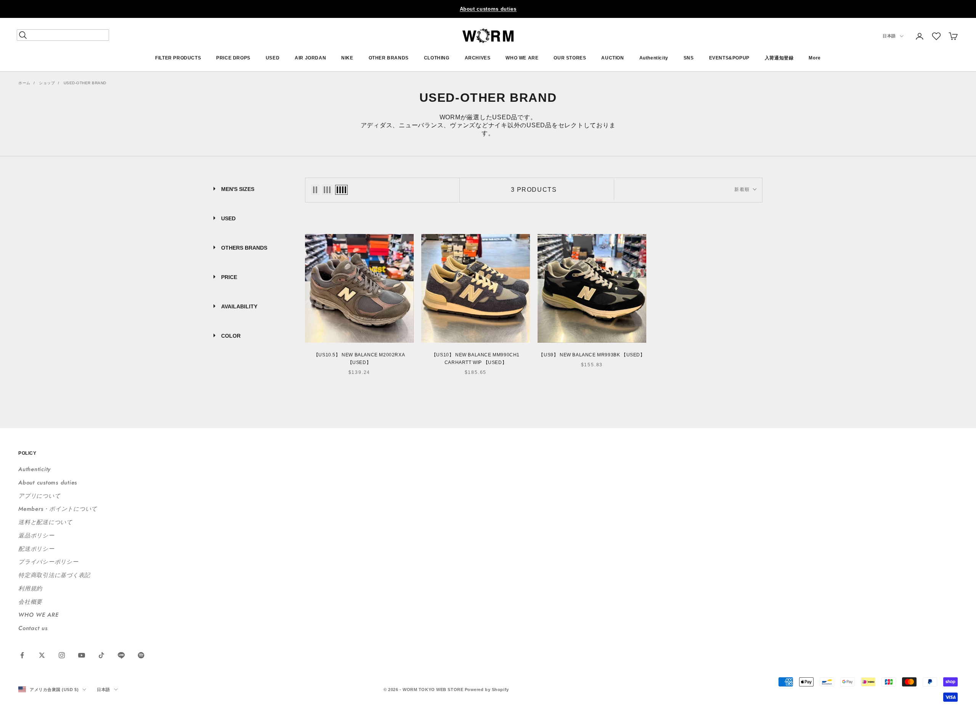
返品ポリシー (36, 535)
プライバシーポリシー (48, 562)
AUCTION (612, 58)
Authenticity (653, 58)
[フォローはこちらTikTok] (101, 655)
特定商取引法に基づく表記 (54, 575)
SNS (689, 58)
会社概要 (30, 602)
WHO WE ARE (522, 58)
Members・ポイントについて (57, 509)
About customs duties (488, 9)
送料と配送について (45, 522)
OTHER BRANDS (389, 58)
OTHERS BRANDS (244, 248)
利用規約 (30, 588)
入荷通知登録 (779, 58)
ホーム (24, 83)
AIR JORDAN (310, 58)
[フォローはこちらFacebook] (22, 655)
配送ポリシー (36, 549)
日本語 (889, 36)
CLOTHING (436, 58)
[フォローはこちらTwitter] (42, 655)
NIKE (347, 58)
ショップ (47, 83)
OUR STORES (570, 58)
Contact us (33, 628)
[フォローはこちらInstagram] (62, 655)
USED (272, 58)
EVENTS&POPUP (729, 58)
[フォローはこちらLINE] (121, 655)
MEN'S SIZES (237, 189)
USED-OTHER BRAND (85, 83)
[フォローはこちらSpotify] (141, 655)
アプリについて (39, 496)
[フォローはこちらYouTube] (81, 655)
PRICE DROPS (233, 58)
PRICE (229, 277)
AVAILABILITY (239, 306)
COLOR (231, 336)
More (814, 58)
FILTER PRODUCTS (178, 58)
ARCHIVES (478, 58)
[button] (936, 36)
